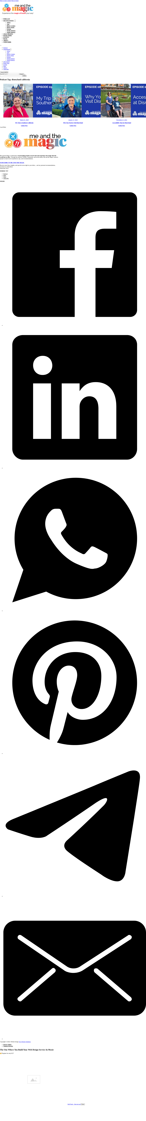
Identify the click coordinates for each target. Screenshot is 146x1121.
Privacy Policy (7, 1044)
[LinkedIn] (74, 468)
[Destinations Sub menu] (15, 21)
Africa (8, 22)
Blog (5, 38)
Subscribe (7, 42)
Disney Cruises (11, 26)
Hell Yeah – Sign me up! (74, 1104)
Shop (4, 177)
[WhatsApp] (74, 610)
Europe (9, 29)
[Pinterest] (74, 753)
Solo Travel (8, 34)
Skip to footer (15, 0)
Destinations (8, 20)
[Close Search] (24, 74)
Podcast (6, 19)
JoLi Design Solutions (25, 1041)
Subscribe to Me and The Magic (12, 162)
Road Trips (7, 35)
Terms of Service (8, 1046)
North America (11, 30)
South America (11, 32)
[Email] (74, 1039)
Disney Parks (10, 27)
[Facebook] (74, 325)
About (5, 40)
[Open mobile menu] (0, 45)
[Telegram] (74, 896)
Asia (8, 24)
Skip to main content (5, 0)
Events (6, 37)
